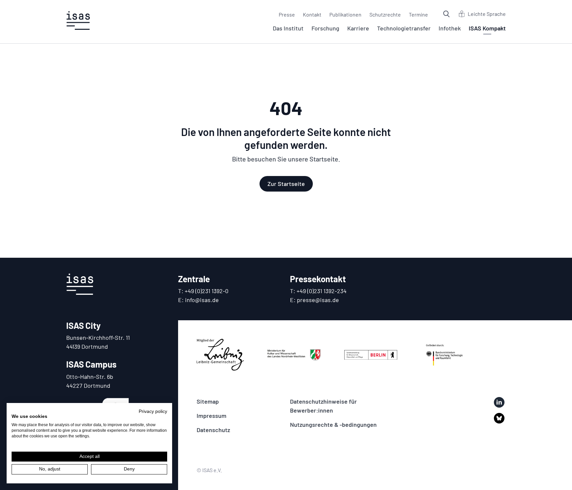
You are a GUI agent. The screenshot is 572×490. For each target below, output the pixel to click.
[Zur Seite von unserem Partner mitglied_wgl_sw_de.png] (220, 355)
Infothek (450, 28)
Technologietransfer (404, 28)
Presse (287, 14)
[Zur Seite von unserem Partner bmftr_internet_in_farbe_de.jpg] (444, 355)
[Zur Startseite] (78, 20)
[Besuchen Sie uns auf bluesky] (499, 418)
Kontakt (312, 14)
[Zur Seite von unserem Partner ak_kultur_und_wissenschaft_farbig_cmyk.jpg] (293, 355)
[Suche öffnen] (447, 14)
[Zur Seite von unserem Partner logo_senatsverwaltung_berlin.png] (370, 355)
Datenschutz (213, 429)
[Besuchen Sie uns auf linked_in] (499, 402)
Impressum (211, 415)
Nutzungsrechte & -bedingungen (333, 424)
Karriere (358, 28)
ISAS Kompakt (487, 28)
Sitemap (208, 401)
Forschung (325, 28)
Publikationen (345, 14)
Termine (418, 14)
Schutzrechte (385, 14)
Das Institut (288, 28)
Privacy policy (153, 411)
